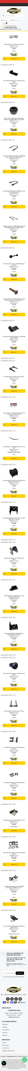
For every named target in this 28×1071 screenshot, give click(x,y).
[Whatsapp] (16, 999)
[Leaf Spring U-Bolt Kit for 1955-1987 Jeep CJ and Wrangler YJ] (13, 183)
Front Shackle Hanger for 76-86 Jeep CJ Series (14, 81)
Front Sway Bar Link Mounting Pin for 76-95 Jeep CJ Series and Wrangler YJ (14, 299)
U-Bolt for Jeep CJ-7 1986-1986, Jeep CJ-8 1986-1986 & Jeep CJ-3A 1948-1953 (14, 227)
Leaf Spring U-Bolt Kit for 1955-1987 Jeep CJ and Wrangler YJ (14, 191)
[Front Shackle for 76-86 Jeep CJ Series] (13, 369)
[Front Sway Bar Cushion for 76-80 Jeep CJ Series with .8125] (13, 473)
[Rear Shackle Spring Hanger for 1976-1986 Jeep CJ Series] (13, 329)
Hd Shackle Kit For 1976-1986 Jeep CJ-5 (14, 820)
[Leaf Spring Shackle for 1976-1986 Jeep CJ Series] (13, 740)
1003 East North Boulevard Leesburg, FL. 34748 (15, 994)
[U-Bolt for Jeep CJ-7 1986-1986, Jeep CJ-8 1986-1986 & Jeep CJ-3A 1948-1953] (13, 218)
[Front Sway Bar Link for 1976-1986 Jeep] (13, 256)
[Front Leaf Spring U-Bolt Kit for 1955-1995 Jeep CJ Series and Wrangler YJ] (13, 148)
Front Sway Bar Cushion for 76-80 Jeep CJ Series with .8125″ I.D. (14, 481)
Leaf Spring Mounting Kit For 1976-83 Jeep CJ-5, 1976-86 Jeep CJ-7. (14, 887)
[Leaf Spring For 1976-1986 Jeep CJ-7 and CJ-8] (13, 439)
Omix (14, 454)
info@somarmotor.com (14, 1017)
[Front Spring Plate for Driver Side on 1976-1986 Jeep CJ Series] (13, 510)
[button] (24, 1059)
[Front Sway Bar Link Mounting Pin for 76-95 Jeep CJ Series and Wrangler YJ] (13, 291)
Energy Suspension (14, 933)
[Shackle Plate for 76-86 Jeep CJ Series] (13, 37)
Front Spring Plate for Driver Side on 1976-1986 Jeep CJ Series (14, 518)
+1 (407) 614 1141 (14, 1010)
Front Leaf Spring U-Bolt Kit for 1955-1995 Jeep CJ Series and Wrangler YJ (14, 156)
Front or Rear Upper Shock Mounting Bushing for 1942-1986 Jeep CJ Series (14, 119)
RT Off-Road (14, 826)
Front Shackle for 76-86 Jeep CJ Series (14, 376)
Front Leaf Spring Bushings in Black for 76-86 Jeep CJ (14, 926)
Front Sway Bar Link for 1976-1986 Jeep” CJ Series (14, 264)
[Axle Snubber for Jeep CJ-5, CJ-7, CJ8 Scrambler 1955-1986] (13, 588)
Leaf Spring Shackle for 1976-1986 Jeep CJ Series (14, 748)
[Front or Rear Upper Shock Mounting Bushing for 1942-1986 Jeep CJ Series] (13, 110)
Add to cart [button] (14, 58)
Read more (14, 458)
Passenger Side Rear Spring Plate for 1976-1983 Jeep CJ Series (14, 634)
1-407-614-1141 (10, 28)
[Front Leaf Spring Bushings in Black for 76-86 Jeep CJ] (13, 918)
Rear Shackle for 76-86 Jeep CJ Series (14, 711)
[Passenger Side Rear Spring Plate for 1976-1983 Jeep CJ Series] (13, 626)
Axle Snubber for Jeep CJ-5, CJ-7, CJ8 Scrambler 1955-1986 (14, 596)
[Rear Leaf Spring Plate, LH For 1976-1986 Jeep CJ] (13, 845)
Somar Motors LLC (12, 1056)
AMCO (14, 420)
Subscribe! (19, 973)
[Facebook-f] (8, 999)
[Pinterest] (20, 999)
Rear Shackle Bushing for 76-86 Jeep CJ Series (14, 674)
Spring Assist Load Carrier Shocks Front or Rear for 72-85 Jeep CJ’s (14, 413)
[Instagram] (12, 999)
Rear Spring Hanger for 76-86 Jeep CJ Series (14, 558)
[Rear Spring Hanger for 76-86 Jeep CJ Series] (13, 550)
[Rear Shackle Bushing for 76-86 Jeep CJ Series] (13, 666)
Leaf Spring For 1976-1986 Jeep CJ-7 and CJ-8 (14, 447)
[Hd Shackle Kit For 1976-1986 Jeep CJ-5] (13, 812)
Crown (14, 50)
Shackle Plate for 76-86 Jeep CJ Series (14, 44)
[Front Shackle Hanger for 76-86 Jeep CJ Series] (13, 73)
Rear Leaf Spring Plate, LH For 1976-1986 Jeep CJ (14, 853)
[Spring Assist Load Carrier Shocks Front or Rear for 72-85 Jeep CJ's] (13, 405)
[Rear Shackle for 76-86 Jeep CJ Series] (13, 703)
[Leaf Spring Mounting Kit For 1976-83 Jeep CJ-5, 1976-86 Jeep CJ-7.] (13, 879)
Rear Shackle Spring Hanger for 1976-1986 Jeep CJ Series (14, 337)
